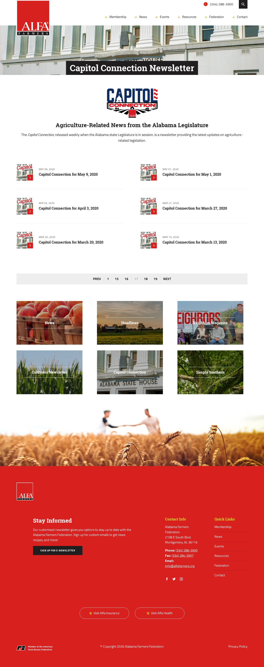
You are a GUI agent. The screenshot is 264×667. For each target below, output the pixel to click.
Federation (216, 16)
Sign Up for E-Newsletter (57, 550)
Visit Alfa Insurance (106, 613)
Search (243, 4)
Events (164, 16)
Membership (117, 16)
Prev (97, 278)
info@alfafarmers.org (179, 566)
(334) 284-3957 (183, 555)
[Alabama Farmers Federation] (25, 492)
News (143, 16)
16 (126, 278)
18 (146, 278)
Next (167, 278)
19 (155, 278)
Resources (189, 16)
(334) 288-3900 (221, 4)
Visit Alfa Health (162, 613)
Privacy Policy (237, 646)
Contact (242, 16)
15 (117, 278)
